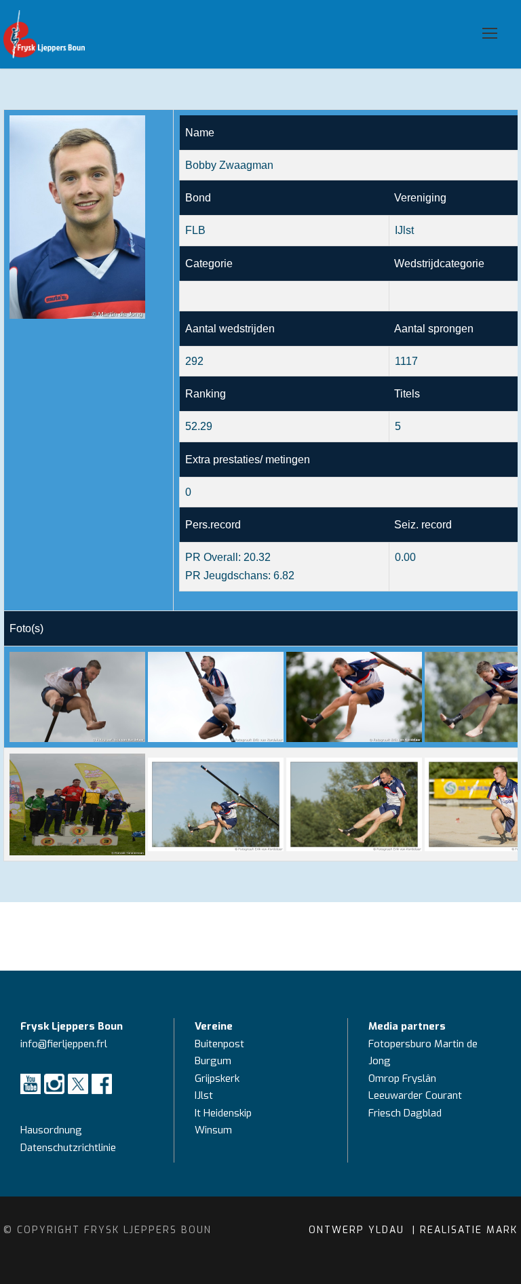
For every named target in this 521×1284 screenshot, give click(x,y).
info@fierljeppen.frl (63, 1044)
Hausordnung (51, 1130)
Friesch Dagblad (406, 1113)
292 (194, 361)
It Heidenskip (223, 1113)
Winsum (213, 1130)
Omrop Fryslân (403, 1078)
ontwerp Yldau (358, 1230)
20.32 (257, 557)
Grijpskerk (217, 1078)
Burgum (213, 1061)
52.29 (198, 426)
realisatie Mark (469, 1230)
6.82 (283, 575)
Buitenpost (219, 1044)
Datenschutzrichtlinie (68, 1147)
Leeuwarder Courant (416, 1095)
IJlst (204, 1095)
